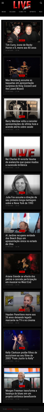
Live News (9, 409)
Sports (33, 12)
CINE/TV (22, 12)
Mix (40, 12)
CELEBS (12, 12)
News (4, 12)
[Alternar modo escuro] (35, 3)
